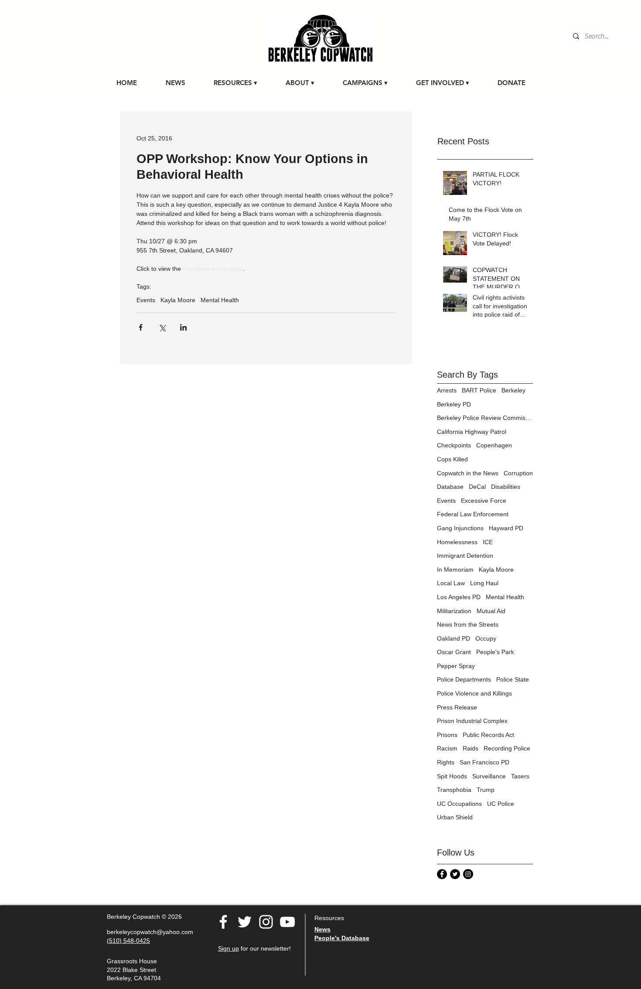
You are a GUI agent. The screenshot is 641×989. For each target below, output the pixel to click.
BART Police (479, 390)
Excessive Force (483, 500)
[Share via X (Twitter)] (162, 327)
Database (450, 486)
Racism (447, 748)
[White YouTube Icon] (287, 922)
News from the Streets (467, 624)
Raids (470, 748)
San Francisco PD (484, 762)
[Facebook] (223, 922)
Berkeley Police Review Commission (485, 417)
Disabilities (505, 486)
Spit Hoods (452, 776)
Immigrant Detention (465, 555)
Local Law (451, 583)
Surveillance (489, 776)
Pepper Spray (456, 665)
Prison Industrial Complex (472, 720)
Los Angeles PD (459, 596)
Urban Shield (455, 817)
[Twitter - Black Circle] (455, 874)
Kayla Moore (177, 300)
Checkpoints (454, 445)
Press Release (457, 707)
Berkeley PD (454, 404)
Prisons (447, 734)
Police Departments (464, 679)
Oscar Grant (454, 651)
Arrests (447, 390)
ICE (488, 542)
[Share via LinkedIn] (183, 327)
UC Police (500, 803)
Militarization (454, 610)
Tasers (520, 776)
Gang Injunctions (460, 528)
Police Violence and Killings (474, 693)
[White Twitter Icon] (244, 922)
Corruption (518, 473)
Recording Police (507, 748)
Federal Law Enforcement (472, 514)
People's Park (495, 651)
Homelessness (457, 542)
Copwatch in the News (467, 473)
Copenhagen (494, 445)
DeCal (477, 486)
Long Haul (484, 583)
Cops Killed (452, 459)
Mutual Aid (491, 610)
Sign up (228, 948)
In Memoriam (455, 569)
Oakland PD (453, 638)
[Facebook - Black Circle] (442, 874)
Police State (512, 679)
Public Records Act (488, 734)
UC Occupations (459, 803)
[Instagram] (468, 874)
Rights (445, 762)
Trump (485, 789)
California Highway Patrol (471, 431)
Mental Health (220, 300)
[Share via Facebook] (140, 327)
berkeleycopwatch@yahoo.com (150, 931)
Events (145, 300)
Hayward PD (506, 528)
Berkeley (513, 390)
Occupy (485, 638)
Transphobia (454, 789)
